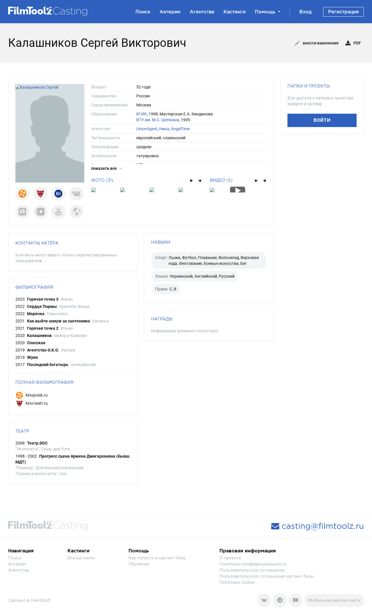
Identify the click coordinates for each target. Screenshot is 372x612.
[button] (191, 180)
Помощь (265, 11)
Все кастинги (81, 558)
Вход (305, 11)
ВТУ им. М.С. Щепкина (157, 119)
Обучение (138, 564)
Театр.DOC (37, 443)
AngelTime (180, 128)
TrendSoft (41, 600)
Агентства (202, 11)
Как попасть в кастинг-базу (157, 558)
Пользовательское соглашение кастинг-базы (266, 576)
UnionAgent (147, 128)
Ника (164, 128)
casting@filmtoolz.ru (321, 526)
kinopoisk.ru (36, 395)
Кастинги (234, 11)
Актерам (170, 11)
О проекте (230, 558)
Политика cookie (236, 582)
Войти (322, 120)
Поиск (142, 11)
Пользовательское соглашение (252, 570)
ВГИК (141, 114)
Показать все (104, 168)
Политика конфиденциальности (253, 564)
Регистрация (343, 11)
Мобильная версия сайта (334, 600)
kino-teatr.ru (36, 403)
